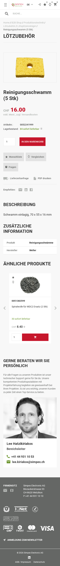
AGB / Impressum (23, 562)
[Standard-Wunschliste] (44, 4)
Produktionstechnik (34, 22)
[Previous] (4, 308)
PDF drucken (44, 178)
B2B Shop (17, 22)
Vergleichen (37, 157)
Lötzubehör (9, 26)
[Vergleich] (50, 4)
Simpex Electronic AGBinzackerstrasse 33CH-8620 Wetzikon (34, 489)
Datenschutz (39, 562)
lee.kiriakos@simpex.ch (28, 462)
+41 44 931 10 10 (34, 496)
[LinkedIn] (26, 189)
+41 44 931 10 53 (22, 456)
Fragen (12, 167)
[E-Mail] (20, 189)
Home (6, 22)
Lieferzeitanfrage (19, 178)
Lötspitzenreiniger (26, 26)
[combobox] (33, 14)
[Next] (55, 308)
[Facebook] (31, 189)
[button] (13, 157)
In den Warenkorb (33, 141)
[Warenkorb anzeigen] (55, 4)
